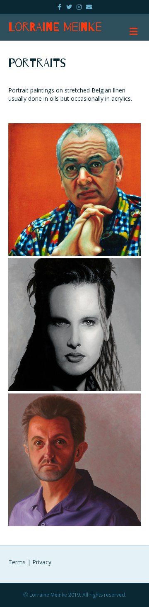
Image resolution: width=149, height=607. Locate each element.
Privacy (41, 562)
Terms (17, 562)
